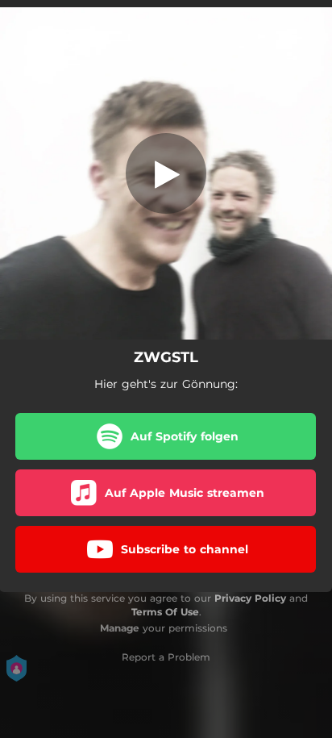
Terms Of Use (165, 612)
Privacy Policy (250, 598)
